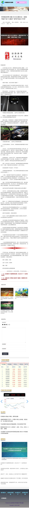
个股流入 (15, 364)
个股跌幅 (9, 364)
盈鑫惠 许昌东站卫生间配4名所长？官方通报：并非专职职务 (14, 478)
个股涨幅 (3, 364)
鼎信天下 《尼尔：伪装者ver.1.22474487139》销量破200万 (14, 474)
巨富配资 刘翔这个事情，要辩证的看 (9, 416)
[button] (1, 401)
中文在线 (7, 374)
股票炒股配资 (10, 493)
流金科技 (7, 371)
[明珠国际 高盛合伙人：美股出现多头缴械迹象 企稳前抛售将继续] (7, 292)
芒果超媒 (7, 380)
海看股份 (7, 382)
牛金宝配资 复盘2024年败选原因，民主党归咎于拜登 (13, 424)
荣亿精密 (7, 369)
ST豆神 (7, 386)
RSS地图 (17, 503)
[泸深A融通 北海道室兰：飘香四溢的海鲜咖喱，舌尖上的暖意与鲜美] (7, 305)
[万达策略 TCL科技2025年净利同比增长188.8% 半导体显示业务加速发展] (14, 449)
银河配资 (3, 492)
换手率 (26, 364)
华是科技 (7, 378)
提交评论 (5, 353)
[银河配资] (7, 2)
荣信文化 (7, 384)
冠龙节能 (7, 373)
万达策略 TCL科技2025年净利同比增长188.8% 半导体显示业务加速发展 (14, 459)
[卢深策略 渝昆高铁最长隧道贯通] (21, 292)
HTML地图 (21, 503)
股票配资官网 (25, 493)
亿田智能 (7, 376)
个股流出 (21, 364)
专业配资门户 (18, 493)
